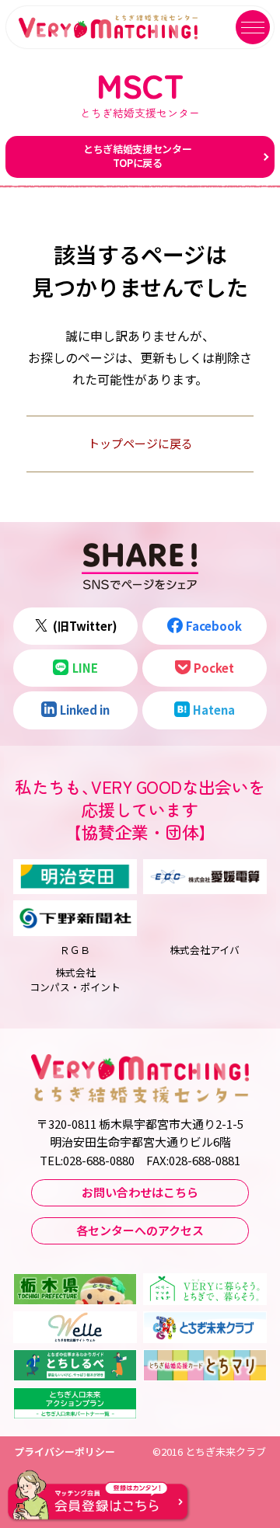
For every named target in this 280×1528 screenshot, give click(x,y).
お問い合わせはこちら (140, 1192)
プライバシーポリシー (64, 1451)
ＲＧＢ (75, 949)
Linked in (85, 709)
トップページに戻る (140, 443)
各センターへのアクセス (140, 1230)
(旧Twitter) (85, 626)
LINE (85, 668)
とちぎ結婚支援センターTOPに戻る (137, 156)
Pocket (214, 668)
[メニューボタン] (253, 27)
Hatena (214, 709)
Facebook (214, 626)
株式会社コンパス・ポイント (75, 979)
